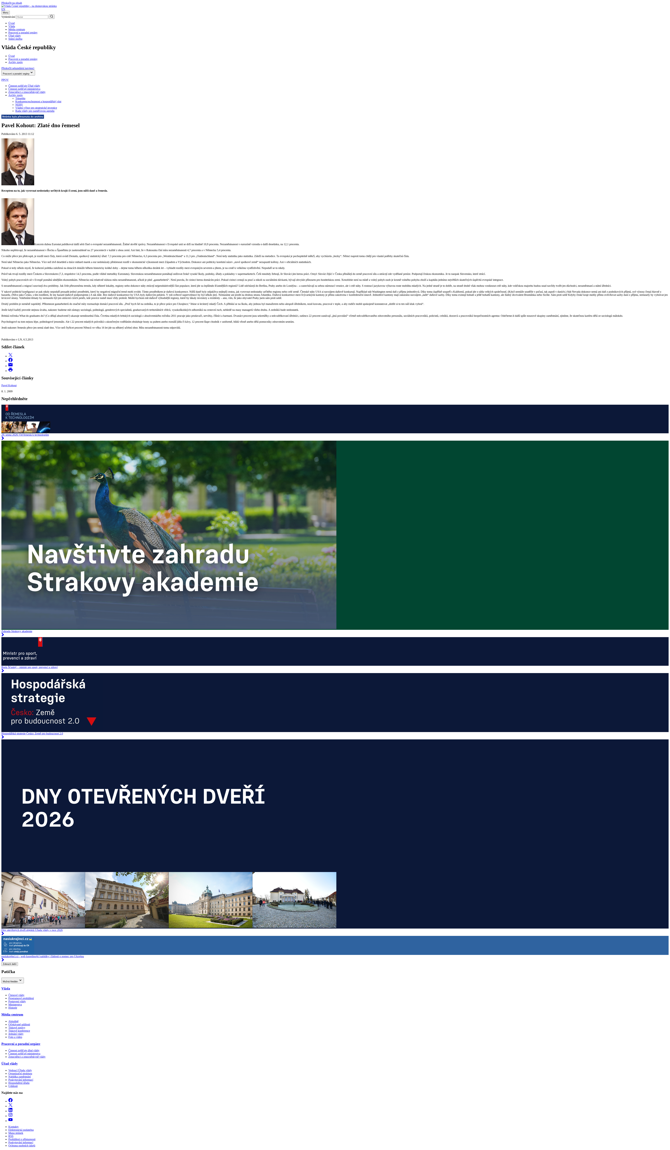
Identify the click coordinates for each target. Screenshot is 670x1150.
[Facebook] (10, 1101)
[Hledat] (51, 16)
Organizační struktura (20, 1073)
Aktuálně (13, 1021)
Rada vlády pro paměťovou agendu (34, 110)
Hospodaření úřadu (18, 1082)
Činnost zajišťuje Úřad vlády (24, 85)
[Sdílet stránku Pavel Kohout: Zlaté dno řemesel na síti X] (10, 356)
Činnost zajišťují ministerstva (24, 88)
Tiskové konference (19, 1030)
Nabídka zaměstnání (19, 1076)
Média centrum (16, 29)
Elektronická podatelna (21, 1129)
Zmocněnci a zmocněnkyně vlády (27, 92)
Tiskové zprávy (16, 1027)
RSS (10, 1136)
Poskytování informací (20, 1079)
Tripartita (20, 98)
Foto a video (15, 1037)
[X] (10, 1106)
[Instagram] (10, 1115)
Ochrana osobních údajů (21, 1145)
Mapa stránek (15, 1133)
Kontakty (13, 1126)
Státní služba (15, 38)
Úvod (11, 23)
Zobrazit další (10, 964)
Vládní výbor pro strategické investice (36, 107)
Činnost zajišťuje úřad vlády (23, 1050)
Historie (12, 1007)
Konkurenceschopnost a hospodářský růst (38, 101)
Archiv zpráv (15, 95)
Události (13, 1086)
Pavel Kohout (9, 385)
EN (3, 9)
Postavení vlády (17, 1001)
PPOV (5, 79)
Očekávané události (19, 1024)
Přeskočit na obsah (11, 2)
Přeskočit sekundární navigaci (17, 68)
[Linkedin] (10, 1111)
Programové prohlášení (21, 998)
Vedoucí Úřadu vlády (20, 1070)
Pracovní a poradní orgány (23, 32)
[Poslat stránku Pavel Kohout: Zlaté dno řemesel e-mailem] (10, 365)
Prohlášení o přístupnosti (21, 1139)
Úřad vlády (14, 35)
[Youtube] (10, 1120)
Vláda (11, 26)
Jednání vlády (16, 1033)
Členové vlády (16, 995)
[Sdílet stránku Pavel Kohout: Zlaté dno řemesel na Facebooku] (10, 360)
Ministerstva (15, 1004)
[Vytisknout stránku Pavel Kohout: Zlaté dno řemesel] (10, 370)
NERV (19, 104)
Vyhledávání (8, 16)
